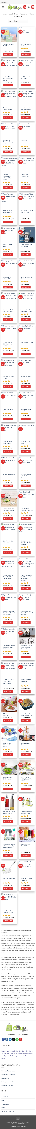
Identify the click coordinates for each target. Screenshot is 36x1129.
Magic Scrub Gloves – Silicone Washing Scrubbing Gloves (9, 845)
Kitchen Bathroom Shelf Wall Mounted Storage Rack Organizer (26, 577)
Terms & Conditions (7, 1111)
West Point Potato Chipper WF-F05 (8, 911)
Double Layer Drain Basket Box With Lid (26, 714)
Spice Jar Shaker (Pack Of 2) (25, 845)
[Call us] (17, 1039)
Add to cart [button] (8, 54)
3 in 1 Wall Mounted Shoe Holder (27, 245)
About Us (4, 1097)
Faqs (3, 1108)
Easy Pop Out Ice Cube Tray (8, 541)
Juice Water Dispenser (24, 141)
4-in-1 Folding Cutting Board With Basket (26, 779)
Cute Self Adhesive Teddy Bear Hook (8, 310)
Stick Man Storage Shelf (26, 45)
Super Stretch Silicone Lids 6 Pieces (7, 744)
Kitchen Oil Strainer (9, 878)
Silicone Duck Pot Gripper (8, 377)
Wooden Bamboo (7, 1085)
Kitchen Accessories (8, 1071)
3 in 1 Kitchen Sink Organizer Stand (26, 812)
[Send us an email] (13, 1039)
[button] (2, 7)
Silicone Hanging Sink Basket (26, 680)
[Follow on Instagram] (6, 1039)
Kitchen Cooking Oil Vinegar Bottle (9, 812)
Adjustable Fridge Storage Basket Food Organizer (27, 612)
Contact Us (5, 1104)
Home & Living (12, 14)
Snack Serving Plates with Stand (27, 77)
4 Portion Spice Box (9, 474)
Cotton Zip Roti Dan (27, 342)
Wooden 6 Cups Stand (25, 744)
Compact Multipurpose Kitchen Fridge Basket (7, 177)
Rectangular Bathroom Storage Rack (8, 141)
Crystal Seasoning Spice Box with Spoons (8, 344)
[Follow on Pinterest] (20, 1039)
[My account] (29, 7)
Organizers (23, 14)
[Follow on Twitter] (10, 1039)
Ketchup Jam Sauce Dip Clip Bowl (26, 879)
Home (4, 14)
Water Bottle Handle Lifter (27, 278)
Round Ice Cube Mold (25, 442)
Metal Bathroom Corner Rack (8, 410)
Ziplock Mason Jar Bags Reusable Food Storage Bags (9, 612)
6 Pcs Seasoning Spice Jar (7, 714)
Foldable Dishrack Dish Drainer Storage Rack (8, 681)
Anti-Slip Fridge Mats (7, 245)
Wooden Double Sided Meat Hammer (27, 310)
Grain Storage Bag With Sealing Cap (26, 108)
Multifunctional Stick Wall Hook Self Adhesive (26, 542)
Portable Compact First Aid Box (8, 45)
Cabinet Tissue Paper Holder (7, 442)
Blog (2, 1100)
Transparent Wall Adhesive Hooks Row (26, 475)
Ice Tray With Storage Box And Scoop (8, 78)
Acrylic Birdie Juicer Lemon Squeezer (9, 108)
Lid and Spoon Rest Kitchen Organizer (8, 509)
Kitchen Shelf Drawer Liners (25, 175)
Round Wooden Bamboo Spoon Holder (7, 212)
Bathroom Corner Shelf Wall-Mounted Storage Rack (9, 576)
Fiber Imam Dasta (26, 376)
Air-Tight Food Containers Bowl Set (27, 509)
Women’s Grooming (8, 1074)
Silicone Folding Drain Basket (7, 778)
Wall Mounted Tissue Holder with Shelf (27, 211)
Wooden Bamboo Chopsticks (26, 410)
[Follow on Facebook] (3, 1039)
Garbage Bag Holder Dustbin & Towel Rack (9, 647)
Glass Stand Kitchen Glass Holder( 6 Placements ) (26, 647)
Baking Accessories (7, 1082)
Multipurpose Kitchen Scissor (7, 278)
